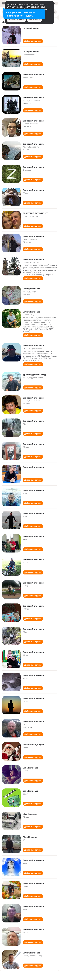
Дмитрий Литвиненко (33, 74)
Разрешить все (16, 19)
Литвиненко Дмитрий (33, 744)
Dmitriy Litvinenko (31, 28)
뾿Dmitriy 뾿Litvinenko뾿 (34, 374)
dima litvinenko (30, 814)
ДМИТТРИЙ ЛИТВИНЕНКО (35, 213)
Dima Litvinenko (30, 767)
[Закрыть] (41, 12)
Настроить (34, 19)
